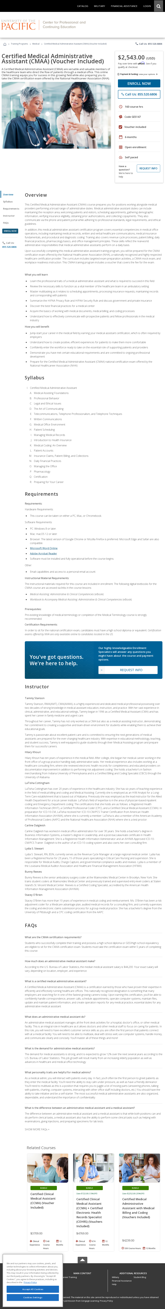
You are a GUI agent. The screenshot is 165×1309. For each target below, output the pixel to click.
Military (115, 1277)
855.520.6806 (9, 246)
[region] (33, 1280)
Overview (8, 194)
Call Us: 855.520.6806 (148, 43)
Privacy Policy (106, 1300)
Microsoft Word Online (44, 548)
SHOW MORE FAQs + (37, 1129)
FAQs (6, 222)
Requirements (11, 208)
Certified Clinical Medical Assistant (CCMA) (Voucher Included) (43, 1200)
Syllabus (8, 201)
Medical (35, 43)
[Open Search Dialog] (158, 6)
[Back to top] (82, 1272)
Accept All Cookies (32, 1289)
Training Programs (19, 43)
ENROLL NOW (139, 83)
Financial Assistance (122, 1280)
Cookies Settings (32, 1297)
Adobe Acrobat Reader (43, 553)
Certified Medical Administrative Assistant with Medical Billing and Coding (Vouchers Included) (138, 1208)
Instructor (9, 215)
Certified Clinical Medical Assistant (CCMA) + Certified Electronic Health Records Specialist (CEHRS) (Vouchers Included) (89, 1212)
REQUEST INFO (148, 168)
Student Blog (140, 1277)
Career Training (69, 1277)
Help (114, 1284)
